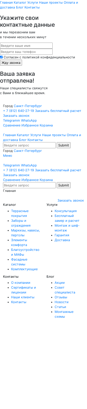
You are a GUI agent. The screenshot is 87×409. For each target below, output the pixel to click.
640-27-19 (19, 111)
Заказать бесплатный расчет (58, 111)
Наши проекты (51, 2)
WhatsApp (29, 120)
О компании (20, 283)
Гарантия (62, 235)
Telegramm (11, 120)
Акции (60, 283)
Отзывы (61, 297)
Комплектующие (24, 269)
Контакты (32, 7)
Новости (62, 302)
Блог (19, 7)
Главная (6, 2)
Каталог (20, 2)
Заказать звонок (16, 116)
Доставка (62, 240)
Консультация (66, 211)
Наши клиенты (22, 297)
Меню (7, 156)
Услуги (32, 2)
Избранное (30, 125)
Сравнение (11, 125)
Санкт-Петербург (28, 106)
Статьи (60, 307)
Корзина (46, 125)
